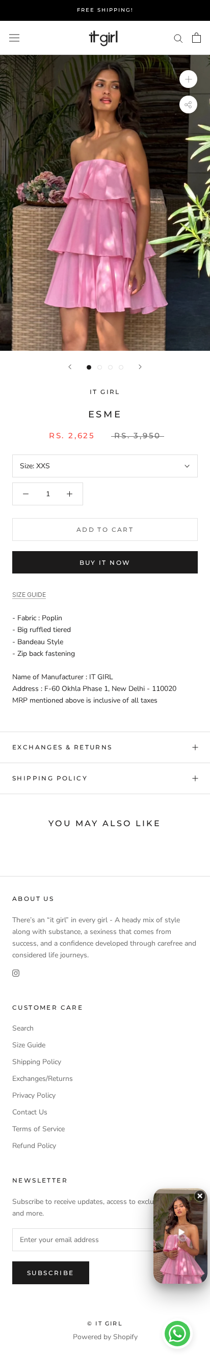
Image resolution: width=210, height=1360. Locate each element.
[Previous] (69, 367)
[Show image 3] (110, 367)
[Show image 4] (121, 367)
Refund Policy (34, 1146)
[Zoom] (188, 79)
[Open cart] (196, 38)
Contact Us (29, 1112)
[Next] (140, 367)
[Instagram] (15, 972)
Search (23, 1028)
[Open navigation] (14, 38)
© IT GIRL (105, 1323)
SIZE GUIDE (29, 594)
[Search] (178, 38)
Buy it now (105, 562)
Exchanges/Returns (42, 1078)
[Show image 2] (99, 367)
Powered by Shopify (105, 1337)
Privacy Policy (34, 1095)
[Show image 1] (89, 367)
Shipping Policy (50, 778)
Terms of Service (38, 1129)
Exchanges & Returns (62, 747)
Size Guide (28, 1045)
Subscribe (50, 1273)
